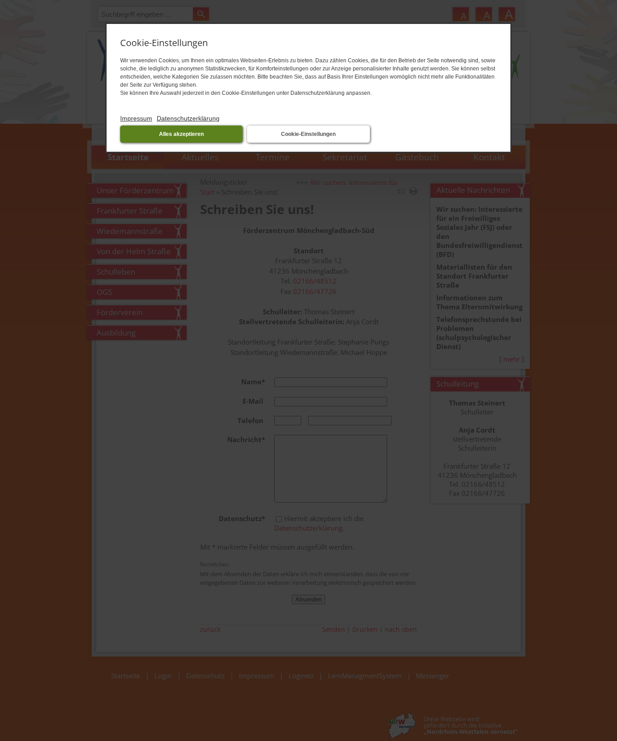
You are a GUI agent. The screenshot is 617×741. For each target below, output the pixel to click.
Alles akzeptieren (181, 134)
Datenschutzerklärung (188, 118)
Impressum (136, 118)
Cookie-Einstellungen (308, 134)
